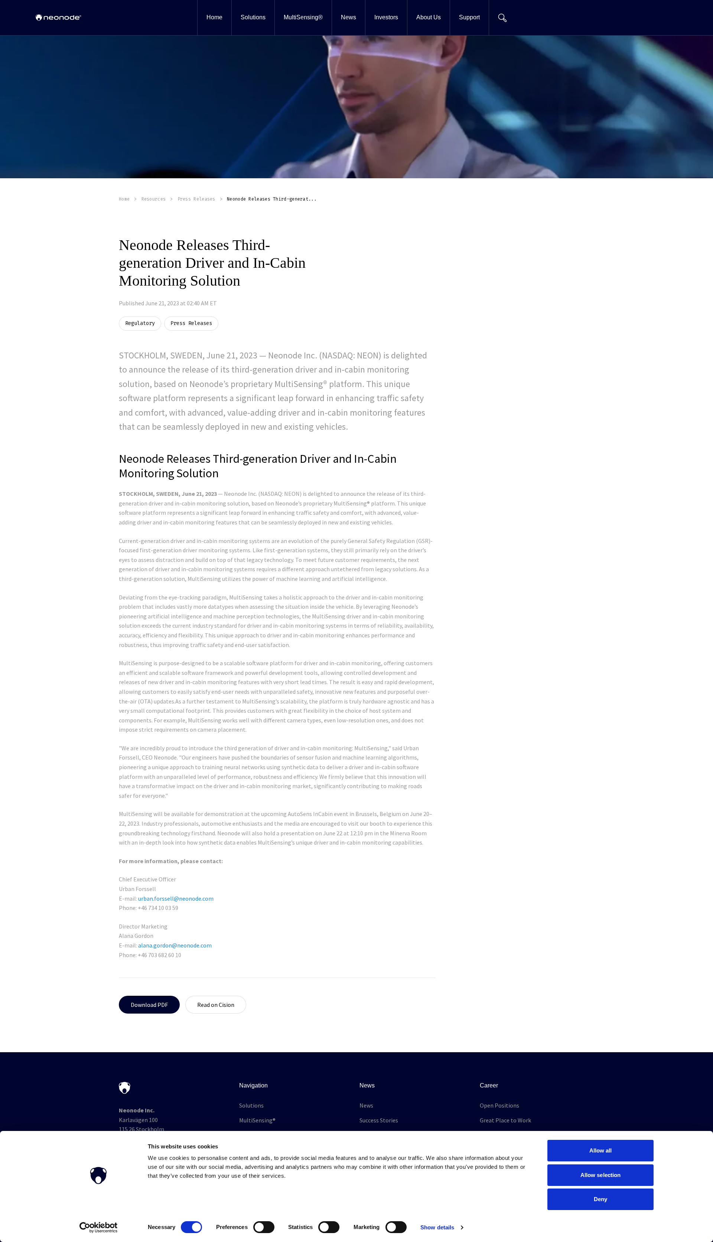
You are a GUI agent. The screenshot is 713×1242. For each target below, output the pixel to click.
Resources (153, 199)
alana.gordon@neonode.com (175, 945)
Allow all (600, 1150)
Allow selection (600, 1175)
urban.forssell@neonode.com (176, 898)
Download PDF (149, 1004)
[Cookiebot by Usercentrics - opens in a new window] (98, 1227)
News (366, 1105)
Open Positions (499, 1105)
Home (124, 199)
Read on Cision (215, 1004)
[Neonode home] (58, 17)
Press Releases (196, 199)
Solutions (251, 1105)
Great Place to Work (505, 1120)
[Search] (502, 17)
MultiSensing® (257, 1120)
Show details (437, 1227)
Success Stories (378, 1120)
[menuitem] (214, 17)
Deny (600, 1199)
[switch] (263, 1227)
